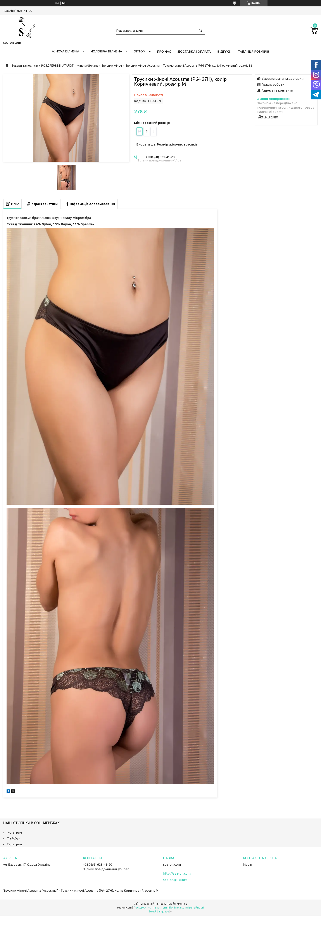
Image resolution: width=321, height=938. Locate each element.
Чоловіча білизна (106, 51)
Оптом (139, 51)
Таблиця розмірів (253, 51)
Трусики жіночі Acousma (143, 65)
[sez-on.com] (25, 27)
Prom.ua (182, 903)
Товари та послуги (25, 65)
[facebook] (8, 792)
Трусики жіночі (112, 65)
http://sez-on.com (177, 873)
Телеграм (14, 844)
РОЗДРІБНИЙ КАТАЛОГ (57, 65)
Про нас (164, 51)
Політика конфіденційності (186, 907)
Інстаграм (14, 832)
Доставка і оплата (194, 51)
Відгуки (224, 51)
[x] (13, 792)
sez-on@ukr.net (175, 880)
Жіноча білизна (65, 51)
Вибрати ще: (167, 144)
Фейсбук (13, 838)
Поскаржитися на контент (150, 907)
